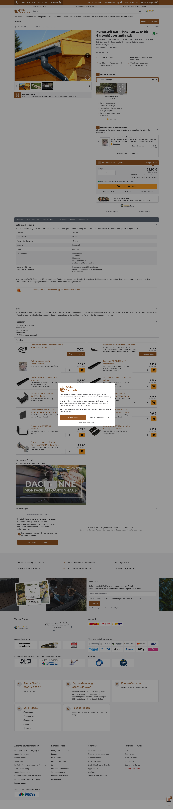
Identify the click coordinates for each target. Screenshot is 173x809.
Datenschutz (82, 422)
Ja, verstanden (73, 417)
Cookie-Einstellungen (98, 409)
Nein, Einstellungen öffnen (100, 417)
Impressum (90, 422)
